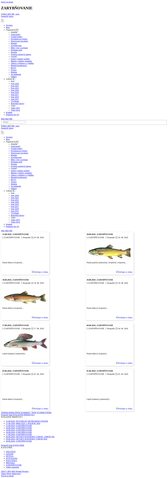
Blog (8, 27)
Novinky (9, 25)
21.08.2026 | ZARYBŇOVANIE (15, 234)
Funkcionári (15, 34)
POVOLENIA (11, 458)
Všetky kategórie (12, 467)
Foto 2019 (15, 92)
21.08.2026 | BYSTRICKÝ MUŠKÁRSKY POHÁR (27, 421)
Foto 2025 (15, 86)
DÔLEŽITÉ (11, 452)
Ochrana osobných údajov (21, 54)
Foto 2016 (15, 97)
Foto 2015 (15, 99)
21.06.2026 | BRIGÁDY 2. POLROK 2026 (23, 423)
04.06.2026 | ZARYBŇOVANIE (100, 325)
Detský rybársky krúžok (20, 59)
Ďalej (49, 413)
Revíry (13, 68)
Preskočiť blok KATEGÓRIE (12, 445)
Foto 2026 (15, 84)
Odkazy (14, 77)
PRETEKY (10, 463)
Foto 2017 (15, 95)
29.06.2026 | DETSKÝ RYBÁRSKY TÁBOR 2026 (26, 439)
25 (39, 413)
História (14, 72)
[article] (25, 253)
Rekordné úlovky (17, 104)
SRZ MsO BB (6, 119)
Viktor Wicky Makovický (11, 474)
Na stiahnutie (16, 74)
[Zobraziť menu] (2, 19)
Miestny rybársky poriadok (21, 61)
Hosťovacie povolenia (19, 41)
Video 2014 (15, 110)
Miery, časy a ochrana (19, 48)
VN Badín (15, 101)
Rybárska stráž (16, 50)
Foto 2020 (15, 90)
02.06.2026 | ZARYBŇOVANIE (15, 371)
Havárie (14, 52)
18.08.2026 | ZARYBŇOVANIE (15, 280)
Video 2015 (15, 108)
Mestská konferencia (19, 65)
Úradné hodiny (17, 37)
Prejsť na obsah (7, 2)
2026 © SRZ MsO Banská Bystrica (15, 471)
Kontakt (9, 112)
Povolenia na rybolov (19, 39)
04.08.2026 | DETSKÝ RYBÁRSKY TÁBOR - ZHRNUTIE (30, 437)
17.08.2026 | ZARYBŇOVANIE (15, 325)
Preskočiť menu (7, 16)
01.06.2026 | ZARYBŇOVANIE (100, 371)
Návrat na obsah (7, 476)
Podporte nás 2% (12, 115)
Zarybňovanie (16, 46)
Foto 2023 (15, 88)
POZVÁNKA (11, 461)
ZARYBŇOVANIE (12, 237)
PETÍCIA (10, 456)
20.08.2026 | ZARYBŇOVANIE (100, 234)
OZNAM (9, 454)
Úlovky (14, 70)
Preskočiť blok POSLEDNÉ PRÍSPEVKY (18, 415)
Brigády (14, 43)
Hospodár (27, 237)
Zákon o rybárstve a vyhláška (22, 63)
